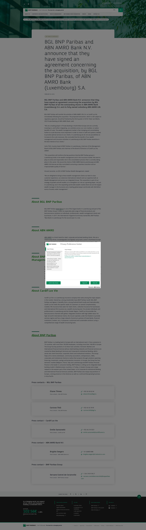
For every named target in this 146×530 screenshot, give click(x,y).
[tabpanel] (82, 254)
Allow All (95, 283)
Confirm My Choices (53, 283)
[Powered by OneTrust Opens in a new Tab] (94, 287)
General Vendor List (69, 257)
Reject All (85, 283)
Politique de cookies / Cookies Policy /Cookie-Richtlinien (77, 256)
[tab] (53, 249)
